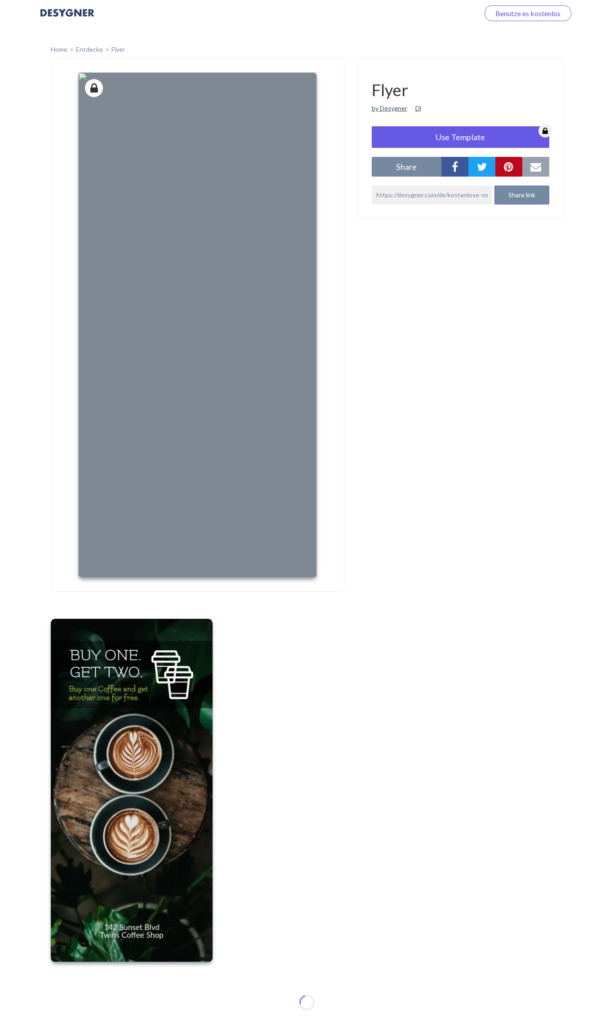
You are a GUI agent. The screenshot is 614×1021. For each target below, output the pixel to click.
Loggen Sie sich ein (440, 13)
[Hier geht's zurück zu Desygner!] (67, 19)
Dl (418, 108)
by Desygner (389, 108)
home (59, 49)
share (406, 167)
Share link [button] (521, 195)
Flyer (118, 49)
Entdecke (89, 49)
